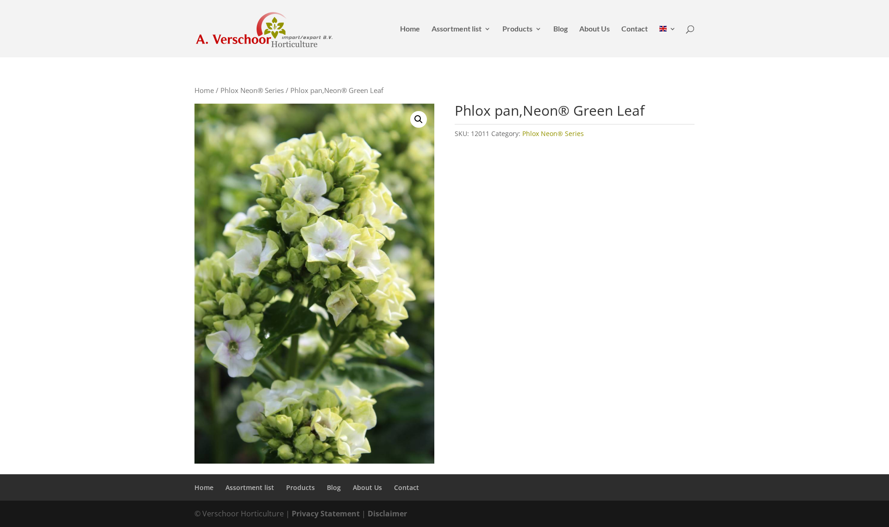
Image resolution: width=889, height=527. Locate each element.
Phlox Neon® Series (252, 90)
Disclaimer (387, 513)
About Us (594, 29)
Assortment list (457, 29)
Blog (560, 29)
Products (517, 29)
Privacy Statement (326, 513)
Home (410, 29)
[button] (418, 119)
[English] (667, 41)
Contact (634, 29)
